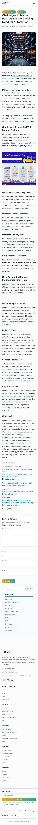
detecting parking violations (20, 396)
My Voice (8, 624)
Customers (5, 756)
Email (4, 561)
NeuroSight (5, 699)
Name (4, 551)
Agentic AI (5, 708)
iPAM (3, 696)
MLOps (4, 720)
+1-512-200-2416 (9, 669)
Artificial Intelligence (9, 12)
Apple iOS (8, 599)
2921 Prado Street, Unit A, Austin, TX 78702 (17, 675)
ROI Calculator (6, 750)
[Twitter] (4, 680)
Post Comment (8, 581)
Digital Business (10, 615)
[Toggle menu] (34, 3)
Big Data (8, 605)
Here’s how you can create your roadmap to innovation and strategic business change (18, 502)
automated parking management (12, 466)
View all (4, 741)
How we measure (7, 753)
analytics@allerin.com (10, 672)
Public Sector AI (10, 627)
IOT (6, 621)
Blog (3, 762)
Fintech (7, 618)
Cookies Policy (29, 811)
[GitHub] (12, 680)
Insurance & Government (9, 738)
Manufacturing (6, 729)
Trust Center (6, 777)
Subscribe (19, 799)
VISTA (4, 690)
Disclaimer (5, 815)
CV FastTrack (6, 714)
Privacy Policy (22, 802)
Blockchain (9, 608)
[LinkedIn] (8, 680)
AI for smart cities (8, 462)
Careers (4, 774)
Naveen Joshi (22, 26)
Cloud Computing (11, 612)
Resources (5, 759)
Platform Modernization (9, 717)
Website (5, 570)
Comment (5, 529)
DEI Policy (14, 815)
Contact (4, 780)
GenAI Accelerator (7, 711)
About (4, 771)
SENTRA (4, 693)
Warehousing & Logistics (9, 732)
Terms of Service (18, 811)
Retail (4, 735)
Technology (21, 12)
